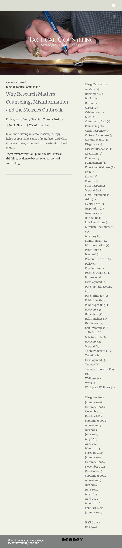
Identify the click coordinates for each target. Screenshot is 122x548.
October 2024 (93, 471)
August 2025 (93, 425)
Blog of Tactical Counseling (23, 86)
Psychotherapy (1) (96, 295)
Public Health (17, 125)
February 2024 (94, 507)
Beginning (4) (94, 93)
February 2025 (94, 452)
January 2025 (93, 457)
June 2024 (91, 489)
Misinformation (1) (97, 245)
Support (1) (92, 346)
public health (43, 153)
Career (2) (91, 107)
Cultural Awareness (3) (99, 135)
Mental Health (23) (97, 240)
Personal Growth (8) (98, 259)
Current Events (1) (96, 139)
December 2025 (95, 407)
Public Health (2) (95, 300)
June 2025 (91, 434)
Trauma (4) (92, 364)
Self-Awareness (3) (97, 327)
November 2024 (95, 466)
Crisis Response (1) (97, 130)
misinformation (24, 153)
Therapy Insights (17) (98, 350)
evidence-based (29, 158)
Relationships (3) (96, 318)
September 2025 (95, 420)
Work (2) (90, 383)
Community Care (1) (97, 121)
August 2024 (93, 480)
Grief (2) (90, 199)
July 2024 (91, 485)
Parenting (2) (93, 249)
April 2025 (91, 443)
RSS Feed (91, 527)
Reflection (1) (93, 314)
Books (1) (91, 98)
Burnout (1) (92, 103)
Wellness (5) (93, 378)
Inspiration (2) (94, 208)
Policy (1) (91, 263)
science (44, 158)
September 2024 (95, 475)
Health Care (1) (94, 204)
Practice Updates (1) (97, 272)
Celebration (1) (94, 112)
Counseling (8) (94, 126)
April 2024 (91, 498)
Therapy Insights (54, 119)
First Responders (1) (97, 194)
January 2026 (93, 402)
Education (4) (93, 153)
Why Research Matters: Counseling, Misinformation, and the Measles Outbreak (38, 102)
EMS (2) (90, 171)
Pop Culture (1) (94, 268)
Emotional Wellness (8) (100, 167)
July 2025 (91, 430)
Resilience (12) (94, 323)
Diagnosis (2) (93, 144)
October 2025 (93, 416)
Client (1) (91, 116)
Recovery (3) (93, 309)
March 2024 (92, 503)
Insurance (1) (93, 213)
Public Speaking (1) (97, 304)
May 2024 (91, 494)
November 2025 (95, 411)
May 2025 (91, 439)
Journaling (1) (93, 217)
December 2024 (95, 462)
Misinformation (39, 125)
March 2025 (92, 448)
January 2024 (93, 512)
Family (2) (91, 181)
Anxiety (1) (92, 89)
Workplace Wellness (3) (100, 387)
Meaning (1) (92, 236)
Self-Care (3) (93, 332)
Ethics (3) (91, 176)
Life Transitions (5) (97, 222)
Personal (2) (93, 254)
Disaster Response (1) (98, 149)
